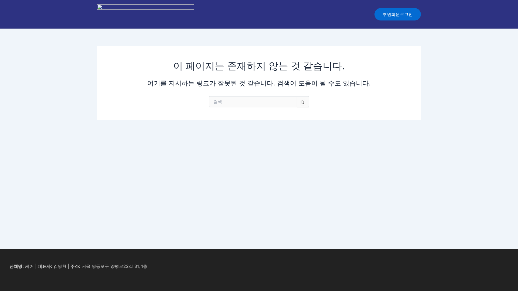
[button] (397, 14)
